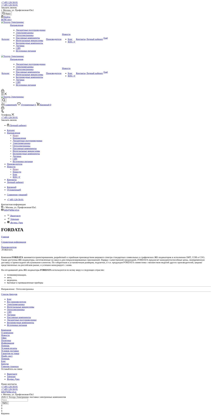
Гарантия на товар (10, 353)
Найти (4, 403)
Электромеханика (24, 32)
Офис (4, 338)
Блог (70, 39)
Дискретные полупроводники (30, 30)
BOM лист (6, 19)
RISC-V (71, 42)
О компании (7, 332)
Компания (6, 330)
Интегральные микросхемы (29, 40)
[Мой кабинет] (2, 91)
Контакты (81, 39)
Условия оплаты (9, 348)
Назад (15, 135)
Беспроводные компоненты (29, 43)
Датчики (20, 45)
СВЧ (18, 48)
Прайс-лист (7, 356)
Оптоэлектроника (24, 35)
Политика (6, 340)
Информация (7, 343)
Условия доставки (10, 351)
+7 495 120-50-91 (9, 2)
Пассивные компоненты (28, 38)
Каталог (6, 39)
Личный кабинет (94, 39)
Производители (53, 39)
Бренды (5, 364)
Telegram (14, 219)
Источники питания (26, 51)
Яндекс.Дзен (16, 222)
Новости (66, 34)
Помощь (5, 345)
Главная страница (10, 366)
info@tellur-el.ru (11, 210)
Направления (16, 25)
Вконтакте (15, 215)
